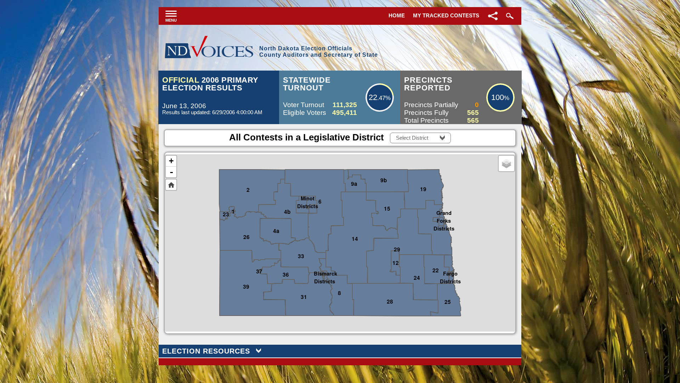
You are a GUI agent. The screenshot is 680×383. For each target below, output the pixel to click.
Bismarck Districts (324, 273)
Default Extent (171, 184)
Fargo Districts (450, 273)
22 (373, 97)
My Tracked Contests (446, 15)
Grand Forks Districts (444, 212)
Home (397, 15)
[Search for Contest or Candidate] (509, 16)
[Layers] (506, 163)
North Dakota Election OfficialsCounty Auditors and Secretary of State (318, 51)
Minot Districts (307, 197)
